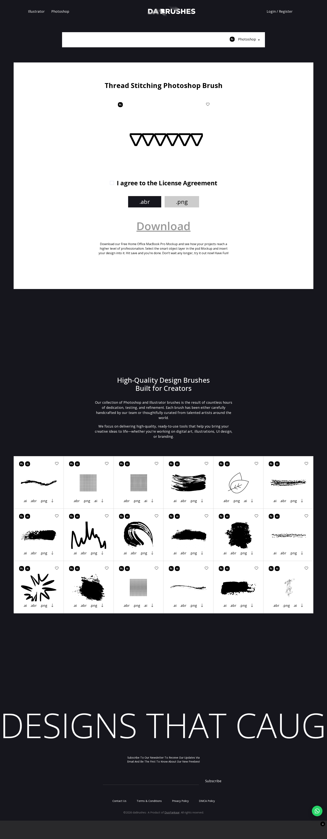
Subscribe (213, 781)
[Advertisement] (64, 107)
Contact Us (119, 801)
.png (182, 202)
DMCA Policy (207, 801)
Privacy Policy (180, 801)
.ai (25, 501)
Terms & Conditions (149, 801)
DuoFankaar (172, 812)
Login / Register (280, 11)
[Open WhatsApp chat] (317, 811)
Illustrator (36, 11)
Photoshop (60, 11)
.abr (144, 202)
